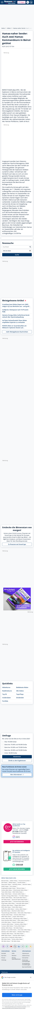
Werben (14, 955)
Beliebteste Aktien (22, 687)
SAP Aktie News (5, 899)
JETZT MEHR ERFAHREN (17, 869)
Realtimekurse (7, 691)
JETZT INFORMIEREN (17, 842)
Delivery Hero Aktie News (8, 932)
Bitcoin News (21, 888)
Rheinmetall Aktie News (20, 890)
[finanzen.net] (10, 1)
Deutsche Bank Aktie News (19, 899)
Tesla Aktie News (6, 892)
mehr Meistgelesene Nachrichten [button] (17, 332)
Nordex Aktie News (6, 915)
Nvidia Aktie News (6, 890)
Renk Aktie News (17, 907)
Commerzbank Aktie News (20, 901)
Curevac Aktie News (7, 926)
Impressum (25, 953)
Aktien (9, 28)
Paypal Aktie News (19, 905)
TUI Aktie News (23, 896)
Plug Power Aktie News (8, 903)
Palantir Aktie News (18, 922)
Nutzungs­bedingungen (26, 960)
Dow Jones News (6, 884)
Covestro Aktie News (7, 924)
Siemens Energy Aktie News (9, 896)
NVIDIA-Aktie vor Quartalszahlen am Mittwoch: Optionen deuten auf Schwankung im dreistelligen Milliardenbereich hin (14, 327)
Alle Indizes (20, 691)
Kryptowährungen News (8, 888)
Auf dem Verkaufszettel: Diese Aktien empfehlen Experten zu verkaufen (14, 321)
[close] (31, 977)
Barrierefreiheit (26, 967)
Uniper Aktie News (17, 916)
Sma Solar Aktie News (24, 930)
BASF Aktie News (17, 892)
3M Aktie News (5, 941)
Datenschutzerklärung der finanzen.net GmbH (15, 1006)
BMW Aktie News (6, 935)
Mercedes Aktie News (24, 913)
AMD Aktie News (6, 916)
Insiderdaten (6, 698)
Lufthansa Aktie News (7, 909)
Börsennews (5, 880)
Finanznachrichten (24, 880)
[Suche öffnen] (27, 2)
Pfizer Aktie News (23, 920)
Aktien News (13, 880)
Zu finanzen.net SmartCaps (17, 544)
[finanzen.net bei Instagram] (3, 946)
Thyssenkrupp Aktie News (8, 913)
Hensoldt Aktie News (22, 903)
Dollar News (4, 886)
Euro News (13, 886)
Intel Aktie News (6, 922)
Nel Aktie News (18, 928)
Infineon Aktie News (7, 905)
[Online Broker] (10, 3)
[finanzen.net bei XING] (22, 946)
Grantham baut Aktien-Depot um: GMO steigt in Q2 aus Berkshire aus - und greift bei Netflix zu (16, 305)
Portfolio (5, 701)
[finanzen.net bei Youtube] (11, 946)
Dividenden (20, 698)
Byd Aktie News (5, 911)
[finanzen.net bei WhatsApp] (26, 946)
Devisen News (27, 884)
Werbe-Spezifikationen (16, 958)
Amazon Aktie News (18, 894)
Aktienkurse (6, 687)
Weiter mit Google (17, 995)
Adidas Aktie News (6, 928)
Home (3, 28)
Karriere (3, 955)
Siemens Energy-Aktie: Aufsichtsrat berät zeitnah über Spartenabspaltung (15, 316)
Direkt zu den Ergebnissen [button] (17, 761)
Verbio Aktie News (17, 939)
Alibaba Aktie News (23, 932)
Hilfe (13, 953)
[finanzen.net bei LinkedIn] (19, 946)
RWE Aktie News (6, 907)
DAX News (4, 882)
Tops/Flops (20, 694)
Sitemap (3, 960)
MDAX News (12, 882)
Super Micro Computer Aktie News (11, 937)
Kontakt (3, 953)
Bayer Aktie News (6, 894)
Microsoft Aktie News (20, 897)
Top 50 (4, 694)
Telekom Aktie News (7, 933)
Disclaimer (25, 958)
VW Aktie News (16, 941)
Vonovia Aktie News (19, 915)
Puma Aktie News (19, 926)
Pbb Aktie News (5, 939)
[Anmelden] (31, 2)
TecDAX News (21, 882)
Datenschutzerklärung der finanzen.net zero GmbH (13, 1008)
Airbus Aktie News (21, 909)
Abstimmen (17, 757)
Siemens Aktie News (21, 924)
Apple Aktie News (6, 901)
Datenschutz (26, 955)
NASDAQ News (16, 884)
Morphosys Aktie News (20, 918)
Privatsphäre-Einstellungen (26, 964)
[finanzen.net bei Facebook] (7, 946)
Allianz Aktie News (6, 897)
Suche (17, 255)
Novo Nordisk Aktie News (8, 920)
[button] (21, 2)
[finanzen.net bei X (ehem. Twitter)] (15, 946)
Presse (3, 958)
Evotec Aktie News (6, 918)
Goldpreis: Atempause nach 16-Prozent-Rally (15, 311)
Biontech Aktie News (18, 911)
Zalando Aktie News (18, 935)
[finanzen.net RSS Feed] (30, 946)
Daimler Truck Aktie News (8, 930)
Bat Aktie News (19, 933)
